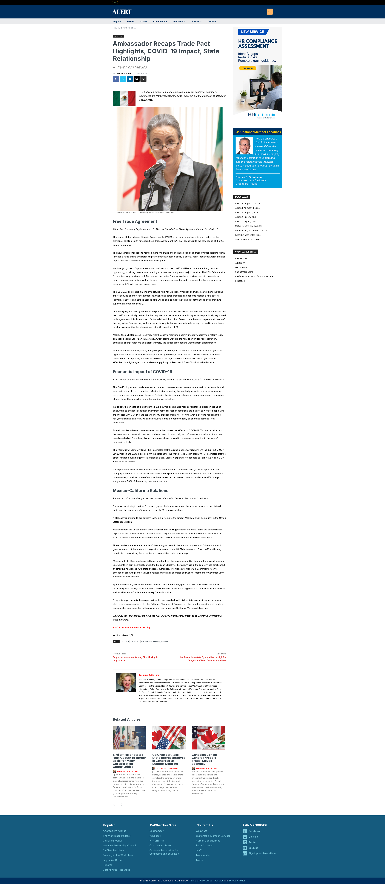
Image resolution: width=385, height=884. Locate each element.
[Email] (137, 79)
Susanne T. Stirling (124, 73)
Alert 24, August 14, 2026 (247, 207)
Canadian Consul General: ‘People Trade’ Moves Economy (204, 759)
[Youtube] (245, 848)
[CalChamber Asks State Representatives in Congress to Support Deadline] (169, 737)
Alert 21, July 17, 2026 (245, 221)
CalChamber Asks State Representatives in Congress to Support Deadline (168, 759)
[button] (270, 12)
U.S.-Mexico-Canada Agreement (154, 641)
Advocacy (240, 262)
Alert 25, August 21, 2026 (247, 203)
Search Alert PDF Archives (247, 239)
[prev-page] (115, 804)
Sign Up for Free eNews (263, 853)
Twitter (252, 842)
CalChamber (241, 258)
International (128, 28)
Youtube (253, 847)
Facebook (254, 831)
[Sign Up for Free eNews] (245, 853)
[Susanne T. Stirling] (126, 688)
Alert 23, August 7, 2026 (247, 212)
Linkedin (253, 836)
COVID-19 (125, 641)
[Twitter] (123, 79)
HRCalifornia (241, 267)
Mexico (135, 641)
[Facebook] (116, 79)
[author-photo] (115, 771)
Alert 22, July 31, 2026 (245, 216)
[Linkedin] (130, 79)
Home (116, 28)
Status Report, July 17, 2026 (248, 225)
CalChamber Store (244, 271)
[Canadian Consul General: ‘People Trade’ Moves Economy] (208, 737)
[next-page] (120, 804)
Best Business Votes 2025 (248, 234)
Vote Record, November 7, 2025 (251, 230)
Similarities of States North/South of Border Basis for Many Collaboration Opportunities (129, 761)
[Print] (143, 79)
